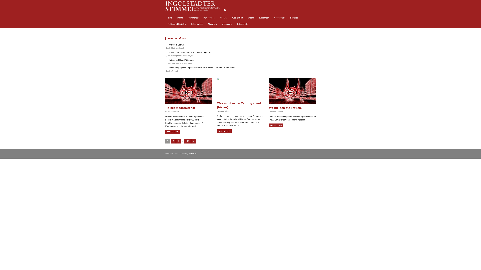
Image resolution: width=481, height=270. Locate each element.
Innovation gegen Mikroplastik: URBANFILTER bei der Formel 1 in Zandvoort (201, 67)
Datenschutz (242, 24)
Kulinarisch (264, 18)
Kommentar (193, 18)
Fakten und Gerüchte (177, 24)
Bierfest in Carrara (176, 45)
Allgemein (212, 24)
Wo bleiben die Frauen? (285, 108)
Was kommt (237, 18)
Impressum (227, 24)
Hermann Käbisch (172, 112)
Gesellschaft (279, 18)
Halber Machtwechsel (181, 108)
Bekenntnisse (197, 24)
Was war (223, 18)
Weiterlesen (172, 132)
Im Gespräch (209, 18)
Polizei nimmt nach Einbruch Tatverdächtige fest (189, 52)
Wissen (251, 18)
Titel (170, 18)
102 (187, 141)
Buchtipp (294, 18)
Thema (180, 18)
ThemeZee (192, 154)
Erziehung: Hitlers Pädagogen (181, 60)
